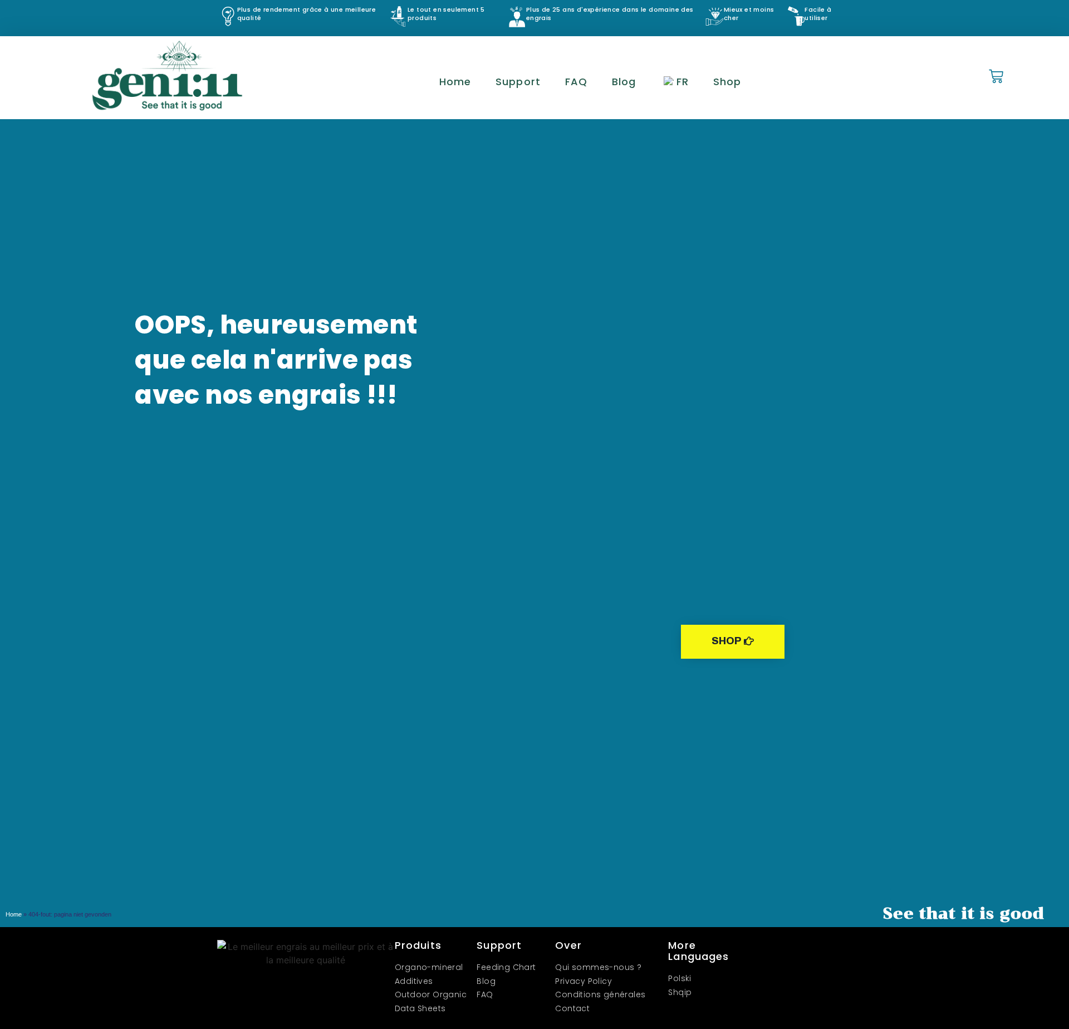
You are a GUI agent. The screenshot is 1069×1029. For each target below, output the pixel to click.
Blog (624, 82)
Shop (727, 82)
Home (455, 82)
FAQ (576, 82)
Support (518, 82)
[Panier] (996, 77)
